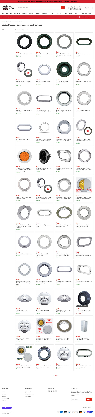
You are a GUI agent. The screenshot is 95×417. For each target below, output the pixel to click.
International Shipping (29, 394)
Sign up (89, 399)
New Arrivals (9, 13)
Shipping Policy (28, 392)
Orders (3, 16)
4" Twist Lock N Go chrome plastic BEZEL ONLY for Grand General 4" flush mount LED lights (23, 170)
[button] (87, 8)
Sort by (16, 29)
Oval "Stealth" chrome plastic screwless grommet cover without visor (43, 112)
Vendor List (4, 400)
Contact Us (7, 16)
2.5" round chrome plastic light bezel (84, 110)
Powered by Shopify (5, 413)
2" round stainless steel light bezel (23, 253)
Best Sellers (4, 394)
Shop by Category (5, 398)
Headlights (44, 13)
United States (88, 16)
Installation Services (86, 13)
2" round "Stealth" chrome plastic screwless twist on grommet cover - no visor (24, 83)
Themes (71, 13)
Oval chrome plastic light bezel (23, 139)
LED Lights (24, 13)
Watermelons (17, 13)
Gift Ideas (65, 13)
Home (3, 13)
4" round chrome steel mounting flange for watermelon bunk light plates (23, 283)
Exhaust (52, 13)
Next (56, 375)
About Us (77, 13)
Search (3, 391)
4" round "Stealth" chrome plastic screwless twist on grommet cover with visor (83, 141)
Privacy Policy (28, 396)
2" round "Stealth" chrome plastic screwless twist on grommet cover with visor (23, 226)
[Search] (63, 7)
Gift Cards (58, 13)
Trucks (30, 13)
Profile (11, 16)
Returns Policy (28, 391)
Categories (37, 13)
